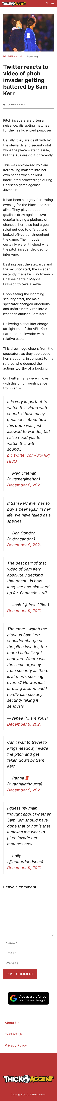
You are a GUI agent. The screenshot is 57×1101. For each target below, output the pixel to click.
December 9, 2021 (24, 544)
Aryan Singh (33, 56)
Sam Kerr (21, 104)
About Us (12, 1023)
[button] (47, 3)
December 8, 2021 (24, 485)
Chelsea (12, 104)
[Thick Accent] (14, 3)
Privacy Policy (16, 1045)
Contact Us (14, 1034)
